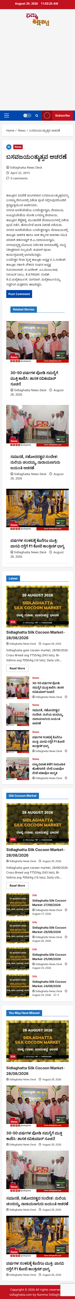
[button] (6, 115)
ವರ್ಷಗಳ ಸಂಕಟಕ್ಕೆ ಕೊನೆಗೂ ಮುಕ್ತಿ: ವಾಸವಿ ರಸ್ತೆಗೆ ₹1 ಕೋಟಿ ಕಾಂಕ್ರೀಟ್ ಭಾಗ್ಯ (17, 741)
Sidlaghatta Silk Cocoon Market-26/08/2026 (17, 931)
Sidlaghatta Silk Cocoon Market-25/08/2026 (17, 958)
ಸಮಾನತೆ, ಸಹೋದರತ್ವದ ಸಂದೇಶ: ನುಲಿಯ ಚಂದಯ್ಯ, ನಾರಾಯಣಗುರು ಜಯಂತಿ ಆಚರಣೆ (35, 462)
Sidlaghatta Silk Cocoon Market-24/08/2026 (17, 985)
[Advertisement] (37, 68)
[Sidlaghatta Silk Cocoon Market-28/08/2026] (37, 606)
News (18, 147)
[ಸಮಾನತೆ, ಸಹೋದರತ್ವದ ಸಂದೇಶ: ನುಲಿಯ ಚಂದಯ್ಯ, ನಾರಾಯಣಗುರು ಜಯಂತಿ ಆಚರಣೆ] (37, 426)
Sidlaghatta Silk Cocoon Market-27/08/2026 (17, 904)
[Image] (8, 147)
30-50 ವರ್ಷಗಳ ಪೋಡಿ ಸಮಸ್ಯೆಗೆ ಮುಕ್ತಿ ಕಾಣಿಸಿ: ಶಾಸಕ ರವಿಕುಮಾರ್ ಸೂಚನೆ (34, 378)
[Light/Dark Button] (27, 115)
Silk (13, 622)
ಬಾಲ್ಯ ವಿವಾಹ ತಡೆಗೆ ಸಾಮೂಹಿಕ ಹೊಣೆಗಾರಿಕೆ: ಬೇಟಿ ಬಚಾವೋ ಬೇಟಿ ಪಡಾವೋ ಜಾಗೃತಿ (17, 768)
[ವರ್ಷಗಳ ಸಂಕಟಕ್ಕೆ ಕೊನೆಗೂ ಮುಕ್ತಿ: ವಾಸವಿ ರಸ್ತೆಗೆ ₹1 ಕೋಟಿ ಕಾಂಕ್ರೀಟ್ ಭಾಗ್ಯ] (37, 509)
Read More (19, 669)
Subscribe (62, 115)
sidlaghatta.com (20, 1295)
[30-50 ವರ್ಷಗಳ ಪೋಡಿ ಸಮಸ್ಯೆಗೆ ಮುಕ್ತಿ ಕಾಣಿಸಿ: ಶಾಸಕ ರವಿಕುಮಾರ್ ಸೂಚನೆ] (37, 342)
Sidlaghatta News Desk (26, 167)
